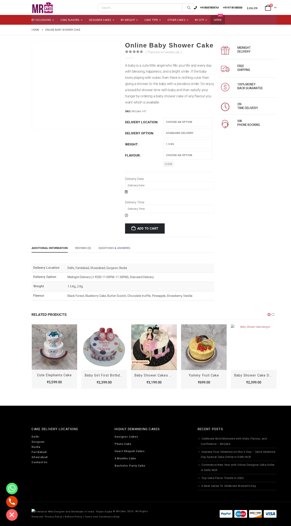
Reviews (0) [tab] (83, 248)
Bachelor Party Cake (130, 465)
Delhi (35, 436)
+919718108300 (232, 7)
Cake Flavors (70, 20)
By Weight (128, 20)
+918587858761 (209, 7)
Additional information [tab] (50, 248)
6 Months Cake (125, 458)
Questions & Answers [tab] (114, 248)
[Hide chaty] (12, 515)
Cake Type (151, 20)
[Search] (189, 7)
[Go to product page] (54, 347)
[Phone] (12, 501)
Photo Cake (123, 444)
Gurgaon (38, 441)
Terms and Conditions (99, 516)
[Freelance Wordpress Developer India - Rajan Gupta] (72, 511)
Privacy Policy (53, 516)
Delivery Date (134, 179)
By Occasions (41, 20)
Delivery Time (134, 202)
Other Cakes (176, 20)
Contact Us (40, 462)
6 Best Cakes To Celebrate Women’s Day (229, 485)
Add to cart (147, 228)
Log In (252, 8)
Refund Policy (73, 516)
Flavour (132, 155)
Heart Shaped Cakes (130, 451)
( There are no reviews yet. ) (164, 52)
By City (199, 20)
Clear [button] (168, 164)
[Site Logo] (42, 8)
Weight (131, 144)
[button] (269, 314)
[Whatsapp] (12, 488)
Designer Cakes (100, 20)
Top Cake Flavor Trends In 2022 (223, 478)
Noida (36, 446)
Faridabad (39, 452)
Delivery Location (141, 122)
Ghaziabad (40, 457)
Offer (218, 18)
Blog (117, 516)
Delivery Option (139, 133)
